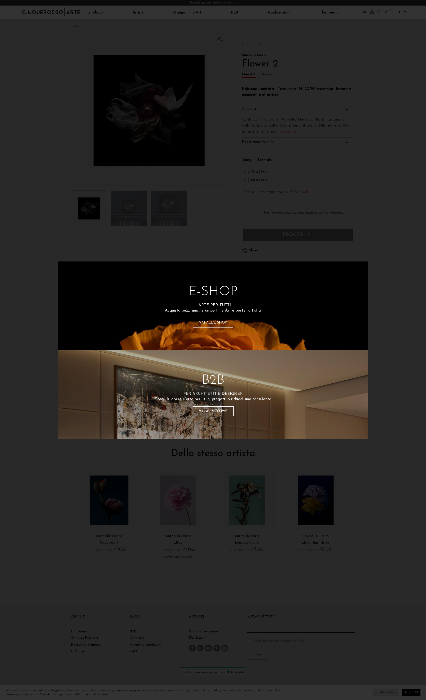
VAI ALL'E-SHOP (213, 322)
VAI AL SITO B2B (213, 411)
